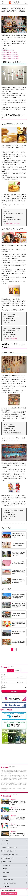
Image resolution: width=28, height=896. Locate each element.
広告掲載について (7, 865)
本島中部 (14, 815)
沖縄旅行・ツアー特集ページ (10, 847)
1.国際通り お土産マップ (7, 50)
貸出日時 (3, 674)
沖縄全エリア (15, 808)
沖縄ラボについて (7, 861)
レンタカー (10, 670)
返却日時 (3, 680)
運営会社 (5, 876)
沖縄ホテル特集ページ (8, 858)
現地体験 (17, 670)
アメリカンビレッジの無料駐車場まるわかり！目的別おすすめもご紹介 (17, 819)
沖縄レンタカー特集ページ (9, 851)
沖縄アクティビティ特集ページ (10, 854)
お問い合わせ (6, 872)
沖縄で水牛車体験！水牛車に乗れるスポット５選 (17, 810)
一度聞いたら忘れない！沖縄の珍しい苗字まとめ (17, 826)
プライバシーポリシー (8, 879)
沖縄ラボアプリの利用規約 (9, 883)
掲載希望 (5, 869)
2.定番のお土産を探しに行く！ (9, 52)
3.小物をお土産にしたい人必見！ (9, 54)
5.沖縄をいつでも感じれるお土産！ (10, 58)
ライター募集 (6, 886)
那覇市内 (14, 799)
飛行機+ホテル (12, 893)
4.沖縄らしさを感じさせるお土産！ (10, 56)
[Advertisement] (14, 754)
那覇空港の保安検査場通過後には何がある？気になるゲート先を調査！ (17, 835)
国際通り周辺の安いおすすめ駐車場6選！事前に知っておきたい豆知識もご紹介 (17, 802)
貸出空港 (3, 685)
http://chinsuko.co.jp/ (11, 338)
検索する (14, 691)
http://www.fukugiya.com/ (13, 223)
